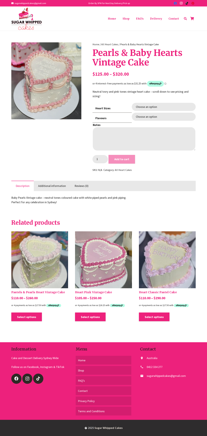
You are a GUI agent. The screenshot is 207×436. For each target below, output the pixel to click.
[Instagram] (181, 3)
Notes (96, 125)
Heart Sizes (102, 108)
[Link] (26, 18)
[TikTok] (187, 3)
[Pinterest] (193, 3)
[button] (75, 48)
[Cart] (192, 18)
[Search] (185, 19)
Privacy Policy (86, 401)
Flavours (100, 118)
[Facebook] (175, 3)
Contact (83, 391)
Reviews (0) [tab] (81, 186)
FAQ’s (81, 380)
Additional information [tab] (52, 186)
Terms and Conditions (91, 411)
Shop (81, 370)
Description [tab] (22, 186)
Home (96, 44)
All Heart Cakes (109, 44)
